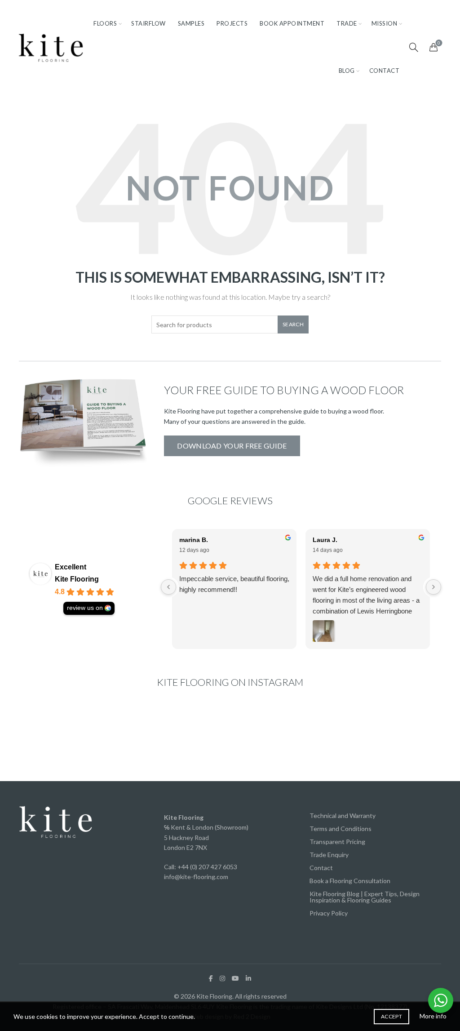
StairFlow (148, 23)
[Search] (414, 47)
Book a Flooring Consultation (350, 880)
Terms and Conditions (341, 828)
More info (433, 1016)
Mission (385, 23)
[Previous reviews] (168, 587)
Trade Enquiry (329, 854)
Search (293, 324)
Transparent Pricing (337, 841)
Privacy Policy (329, 913)
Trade (346, 23)
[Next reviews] (433, 587)
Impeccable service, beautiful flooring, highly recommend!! (234, 584)
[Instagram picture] (52, 738)
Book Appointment (292, 23)
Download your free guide (232, 445)
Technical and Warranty (343, 815)
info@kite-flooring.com (196, 876)
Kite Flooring (77, 579)
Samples (191, 23)
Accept (391, 1016)
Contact (384, 70)
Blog (347, 70)
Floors (105, 23)
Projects (232, 23)
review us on (85, 607)
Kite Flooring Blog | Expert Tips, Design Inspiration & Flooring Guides (365, 897)
